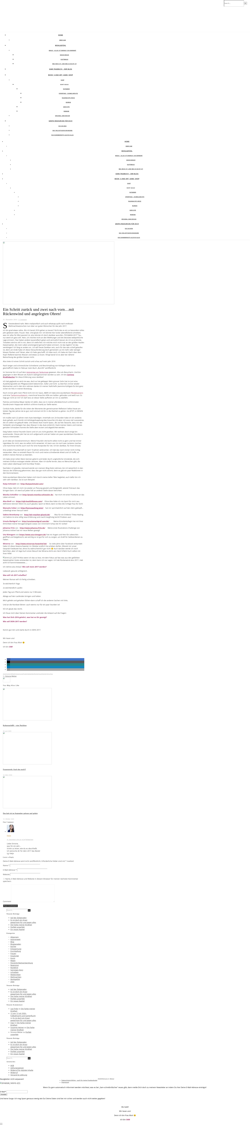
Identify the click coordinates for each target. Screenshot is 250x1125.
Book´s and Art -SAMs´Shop (60, 75)
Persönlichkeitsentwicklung (21, 963)
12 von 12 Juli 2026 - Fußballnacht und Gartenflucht (23, 1014)
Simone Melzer (11, 676)
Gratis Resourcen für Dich (60, 121)
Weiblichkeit (15, 974)
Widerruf (14, 1072)
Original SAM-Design (62, 116)
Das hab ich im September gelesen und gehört (20, 813)
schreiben (14, 972)
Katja (9, 835)
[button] (8, 659)
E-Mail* (3, 1091)
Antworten (29, 839)
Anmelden (3, 1094)
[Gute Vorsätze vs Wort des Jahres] (6, 681)
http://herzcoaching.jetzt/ (32, 508)
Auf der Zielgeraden (18, 918)
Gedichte (66, 107)
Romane (66, 111)
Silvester (44, 674)
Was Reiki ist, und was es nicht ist (64, 64)
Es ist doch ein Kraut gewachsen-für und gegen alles (23, 921)
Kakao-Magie (64, 55)
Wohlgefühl (60, 45)
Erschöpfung (15, 951)
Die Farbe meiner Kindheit (21, 925)
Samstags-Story (16, 970)
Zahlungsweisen (17, 1068)
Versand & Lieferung (18, 1075)
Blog (12, 674)
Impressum (65, 1082)
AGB (12, 1065)
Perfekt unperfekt (17, 927)
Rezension (14, 965)
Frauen (13, 953)
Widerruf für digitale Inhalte (21, 1070)
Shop (62, 80)
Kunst (12, 958)
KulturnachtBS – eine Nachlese (15, 725)
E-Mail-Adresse (10, 870)
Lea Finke (14, 1009)
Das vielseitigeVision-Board (63, 130)
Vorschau (50, 674)
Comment (7, 901)
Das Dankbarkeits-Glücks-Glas (62, 135)
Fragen (25, 674)
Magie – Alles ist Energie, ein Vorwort (62, 50)
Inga (12, 1023)
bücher (13, 946)
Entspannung (18, 674)
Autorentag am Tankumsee (37, 372)
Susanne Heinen (17, 1027)
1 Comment (22, 320)
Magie (12, 960)
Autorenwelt (15, 939)
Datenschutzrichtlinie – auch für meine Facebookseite (79, 1080)
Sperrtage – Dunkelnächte (68, 93)
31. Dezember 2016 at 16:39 (16, 840)
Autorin (9, 674)
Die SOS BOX (62, 126)
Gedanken (31, 674)
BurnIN (68, 102)
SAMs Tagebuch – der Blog (60, 69)
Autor (5, 674)
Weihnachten (15, 977)
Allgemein (14, 937)
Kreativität (14, 956)
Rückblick (14, 967)
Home (60, 35)
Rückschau (37, 674)
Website (6, 874)
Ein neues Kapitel (17, 929)
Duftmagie (64, 59)
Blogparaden (15, 944)
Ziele (12, 982)
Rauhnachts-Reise (68, 98)
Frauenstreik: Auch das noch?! (14, 769)
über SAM (62, 40)
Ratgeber (66, 89)
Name (6, 865)
